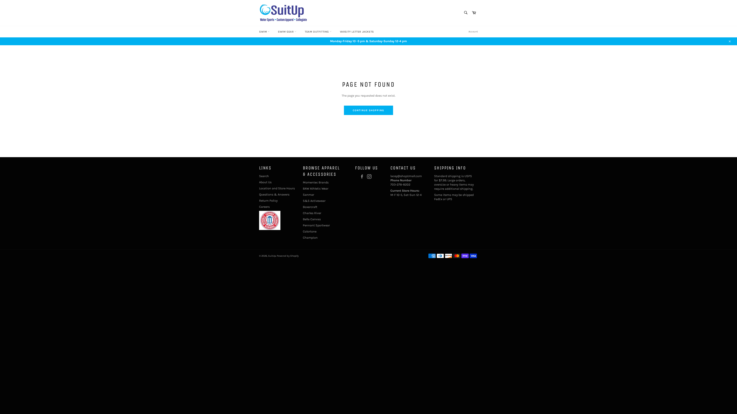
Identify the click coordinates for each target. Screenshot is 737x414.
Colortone (309, 231)
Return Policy (268, 200)
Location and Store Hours (277, 188)
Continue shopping (368, 110)
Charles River (312, 213)
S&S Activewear (314, 201)
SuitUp (272, 255)
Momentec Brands (316, 182)
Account (473, 31)
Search (264, 176)
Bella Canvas (312, 219)
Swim (263, 31)
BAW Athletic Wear (315, 188)
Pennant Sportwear (316, 225)
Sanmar (308, 194)
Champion (310, 237)
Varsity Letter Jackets (357, 31)
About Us (265, 182)
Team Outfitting (317, 31)
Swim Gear (286, 31)
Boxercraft (310, 207)
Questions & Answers (274, 194)
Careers (264, 207)
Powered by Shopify (288, 255)
